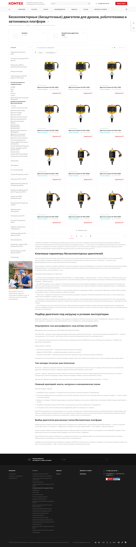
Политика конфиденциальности (81, 542)
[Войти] (126, 9)
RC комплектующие (17, 170)
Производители (13, 478)
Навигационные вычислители (16, 210)
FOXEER (13, 87)
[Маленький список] (112, 48)
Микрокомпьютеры (17, 71)
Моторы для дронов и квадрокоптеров (18, 83)
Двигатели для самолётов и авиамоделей (19, 131)
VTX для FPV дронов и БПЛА (19, 174)
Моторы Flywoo (15, 152)
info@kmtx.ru (109, 475)
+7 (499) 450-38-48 (103, 3)
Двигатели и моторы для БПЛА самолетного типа (18, 135)
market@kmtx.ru (110, 473)
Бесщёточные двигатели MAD (19, 107)
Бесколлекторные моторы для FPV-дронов (19, 98)
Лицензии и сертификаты (16, 476)
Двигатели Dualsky (16, 112)
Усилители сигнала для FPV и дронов (20, 59)
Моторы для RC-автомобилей (19, 154)
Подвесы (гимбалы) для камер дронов (18, 228)
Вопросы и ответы (86, 470)
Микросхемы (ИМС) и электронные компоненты (19, 66)
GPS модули (14, 165)
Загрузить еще (82, 230)
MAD (12, 91)
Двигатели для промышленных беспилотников (15, 126)
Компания (12, 470)
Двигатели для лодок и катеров (17, 122)
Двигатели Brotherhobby (18, 110)
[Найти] (89, 3)
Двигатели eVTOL (16, 115)
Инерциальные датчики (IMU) (18, 53)
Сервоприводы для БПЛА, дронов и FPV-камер (19, 77)
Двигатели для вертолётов (18, 119)
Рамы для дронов (16, 240)
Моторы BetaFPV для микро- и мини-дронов (19, 143)
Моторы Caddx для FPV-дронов (20, 146)
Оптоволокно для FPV (17, 216)
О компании (12, 473)
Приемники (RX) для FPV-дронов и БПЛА (18, 234)
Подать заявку (121, 3)
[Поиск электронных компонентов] (116, 479)
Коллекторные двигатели (18, 140)
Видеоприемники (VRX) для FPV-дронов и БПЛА (19, 184)
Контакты (83, 474)
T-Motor (13, 95)
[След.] (123, 236)
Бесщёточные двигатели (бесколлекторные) (18, 102)
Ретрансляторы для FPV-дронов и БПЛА (18, 251)
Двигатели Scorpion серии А (19, 117)
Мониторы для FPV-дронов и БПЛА (19, 204)
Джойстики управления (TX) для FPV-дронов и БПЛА (19, 191)
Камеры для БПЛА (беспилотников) (16, 197)
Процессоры (14, 161)
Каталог (35, 470)
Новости (59, 470)
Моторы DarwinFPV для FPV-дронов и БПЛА (19, 148)
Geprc (12, 89)
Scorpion (24, 33)
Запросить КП (57, 93)
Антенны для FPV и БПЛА (18, 179)
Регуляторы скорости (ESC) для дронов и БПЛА (19, 245)
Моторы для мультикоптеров (19, 156)
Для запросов (120, 473)
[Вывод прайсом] (125, 48)
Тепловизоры (15, 257)
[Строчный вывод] (122, 48)
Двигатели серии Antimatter (19, 138)
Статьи (58, 474)
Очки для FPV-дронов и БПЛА (18, 221)
